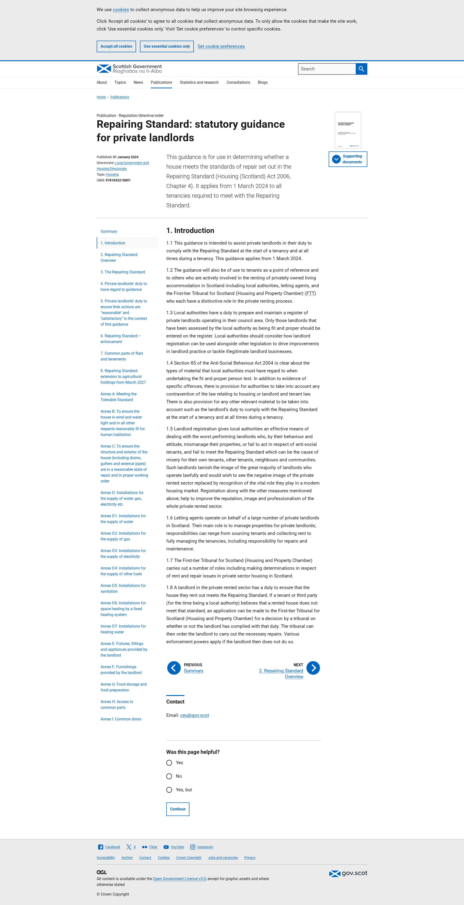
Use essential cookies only (167, 46)
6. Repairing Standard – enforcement (121, 339)
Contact (145, 858)
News (138, 82)
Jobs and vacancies (223, 858)
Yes (179, 762)
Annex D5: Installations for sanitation (123, 588)
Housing (112, 174)
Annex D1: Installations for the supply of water (123, 519)
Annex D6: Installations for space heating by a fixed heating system (123, 609)
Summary (109, 231)
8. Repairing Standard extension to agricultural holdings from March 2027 (123, 376)
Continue (178, 809)
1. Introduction (113, 243)
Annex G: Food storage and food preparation (124, 687)
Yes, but (184, 790)
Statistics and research (199, 82)
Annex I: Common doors (121, 719)
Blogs (263, 82)
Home (101, 97)
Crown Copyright (189, 858)
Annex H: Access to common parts (117, 704)
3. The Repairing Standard (123, 272)
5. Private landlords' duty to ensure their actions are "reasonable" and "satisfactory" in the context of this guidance (124, 313)
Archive (127, 858)
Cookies (164, 858)
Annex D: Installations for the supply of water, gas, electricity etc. (122, 498)
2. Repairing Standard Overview (119, 257)
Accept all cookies (116, 46)
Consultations (238, 82)
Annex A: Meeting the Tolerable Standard (119, 397)
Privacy (249, 858)
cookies (121, 9)
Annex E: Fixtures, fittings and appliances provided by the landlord (124, 649)
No (179, 776)
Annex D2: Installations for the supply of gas (123, 536)
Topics (120, 82)
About (102, 82)
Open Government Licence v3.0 (179, 878)
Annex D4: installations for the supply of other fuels (123, 571)
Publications (161, 82)
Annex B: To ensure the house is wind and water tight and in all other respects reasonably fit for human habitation (123, 423)
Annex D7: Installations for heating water (123, 629)
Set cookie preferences (221, 46)
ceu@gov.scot (194, 715)
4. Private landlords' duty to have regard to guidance (124, 286)
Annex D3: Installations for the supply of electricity (123, 553)
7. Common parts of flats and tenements (122, 356)
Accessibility (106, 858)
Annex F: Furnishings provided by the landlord (121, 670)
